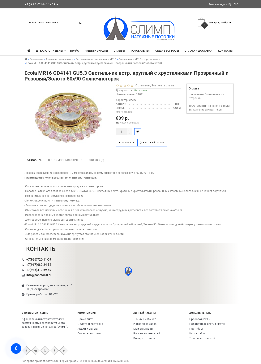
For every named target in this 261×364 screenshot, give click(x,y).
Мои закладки (143, 328)
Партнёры (196, 328)
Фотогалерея (140, 50)
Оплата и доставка (198, 50)
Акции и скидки (96, 50)
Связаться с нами (90, 333)
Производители (199, 319)
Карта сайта (197, 333)
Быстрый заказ (153, 142)
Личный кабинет (144, 319)
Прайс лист (85, 319)
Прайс (74, 50)
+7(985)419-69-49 (38, 270)
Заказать (127, 142)
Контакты (225, 50)
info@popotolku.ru (39, 275)
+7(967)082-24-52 (38, 264)
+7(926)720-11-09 (38, 259)
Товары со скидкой (202, 338)
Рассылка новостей (146, 333)
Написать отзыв (163, 85)
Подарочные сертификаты (207, 323)
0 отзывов (142, 85)
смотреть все (124, 111)
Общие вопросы (167, 50)
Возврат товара (144, 338)
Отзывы (119, 50)
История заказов (145, 323)
